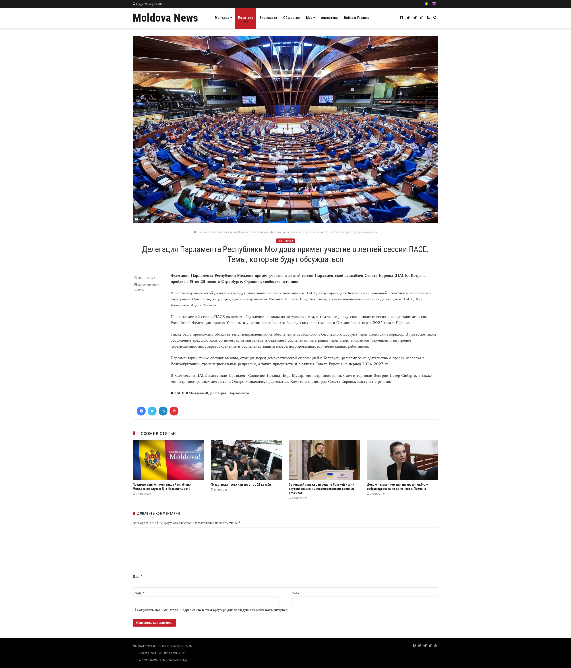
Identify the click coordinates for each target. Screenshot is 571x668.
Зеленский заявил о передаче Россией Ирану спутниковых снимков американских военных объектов (321, 489)
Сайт (295, 593)
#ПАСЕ (177, 392)
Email (139, 593)
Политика (245, 18)
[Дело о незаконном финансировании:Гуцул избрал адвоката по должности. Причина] (402, 460)
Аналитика (329, 18)
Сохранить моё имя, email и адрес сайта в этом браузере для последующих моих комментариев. (212, 610)
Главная (202, 232)
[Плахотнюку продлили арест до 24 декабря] (246, 460)
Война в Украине (357, 18)
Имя (138, 576)
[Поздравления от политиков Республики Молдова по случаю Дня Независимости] (168, 460)
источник (289, 281)
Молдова (222, 18)
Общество (291, 18)
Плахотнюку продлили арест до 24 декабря (241, 484)
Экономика (268, 18)
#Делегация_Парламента (227, 392)
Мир (309, 18)
